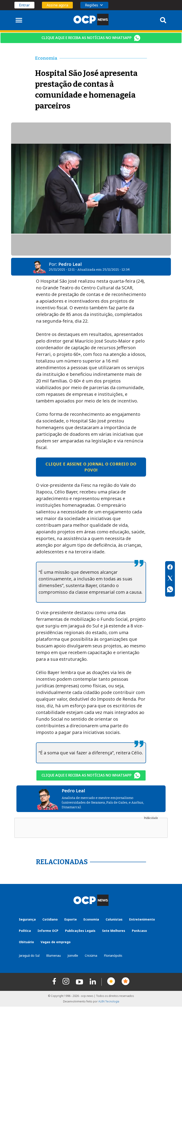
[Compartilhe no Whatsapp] (170, 590)
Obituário (26, 942)
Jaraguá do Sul (29, 955)
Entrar (24, 5)
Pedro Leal (70, 264)
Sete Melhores (113, 931)
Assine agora (57, 5)
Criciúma (91, 955)
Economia (91, 919)
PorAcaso (139, 931)
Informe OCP (48, 931)
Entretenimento (142, 919)
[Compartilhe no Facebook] (170, 568)
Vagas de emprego (56, 942)
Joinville (72, 955)
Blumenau (53, 955)
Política (25, 931)
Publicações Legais (80, 931)
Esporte (70, 919)
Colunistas (114, 919)
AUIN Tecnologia (108, 1001)
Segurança (27, 919)
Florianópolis (113, 955)
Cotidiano (50, 919)
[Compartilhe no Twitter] (170, 579)
